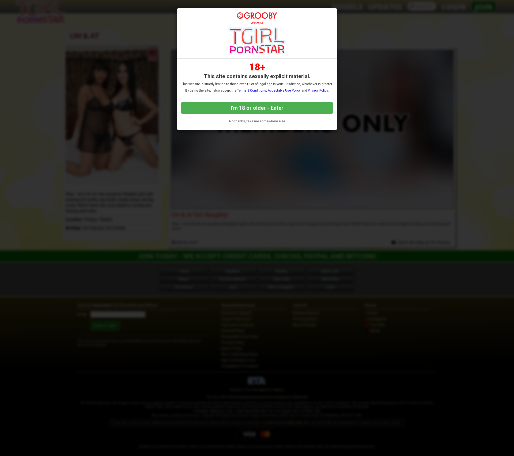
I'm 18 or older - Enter (257, 108)
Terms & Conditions (251, 90)
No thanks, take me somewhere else (257, 121)
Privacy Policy (318, 90)
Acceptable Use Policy (284, 90)
